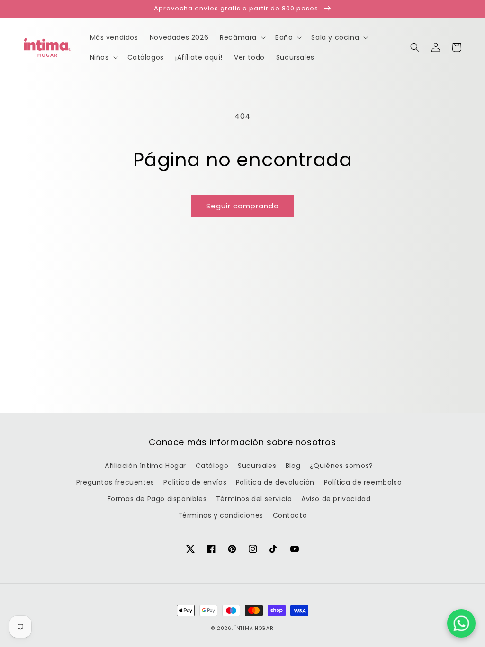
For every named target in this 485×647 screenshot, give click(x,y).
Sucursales (257, 465)
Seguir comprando (242, 206)
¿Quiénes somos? (341, 465)
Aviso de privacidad (335, 498)
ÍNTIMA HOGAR (253, 628)
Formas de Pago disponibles (157, 498)
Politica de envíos (194, 482)
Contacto (290, 515)
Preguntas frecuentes (115, 482)
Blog (293, 465)
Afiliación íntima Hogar (145, 465)
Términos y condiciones (220, 515)
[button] (414, 47)
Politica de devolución (275, 482)
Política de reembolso (363, 482)
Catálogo (212, 465)
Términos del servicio (254, 498)
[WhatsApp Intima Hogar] (461, 623)
